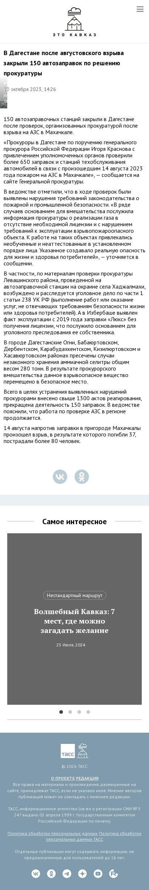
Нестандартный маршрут (74, 595)
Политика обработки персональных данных (52, 833)
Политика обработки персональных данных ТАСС (93, 836)
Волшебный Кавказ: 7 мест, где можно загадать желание (74, 621)
